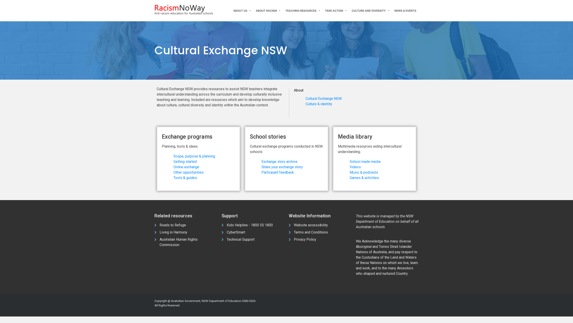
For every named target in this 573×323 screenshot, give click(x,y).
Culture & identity (319, 104)
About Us (240, 10)
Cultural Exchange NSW (324, 98)
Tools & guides (185, 178)
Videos (355, 167)
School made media (365, 161)
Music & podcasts (364, 172)
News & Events (405, 10)
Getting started (185, 161)
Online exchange (186, 167)
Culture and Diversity (369, 10)
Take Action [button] (334, 10)
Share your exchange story (282, 167)
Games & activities (364, 178)
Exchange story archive (279, 161)
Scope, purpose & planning (194, 156)
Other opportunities (188, 172)
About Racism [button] (266, 10)
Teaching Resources (300, 10)
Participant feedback (277, 172)
